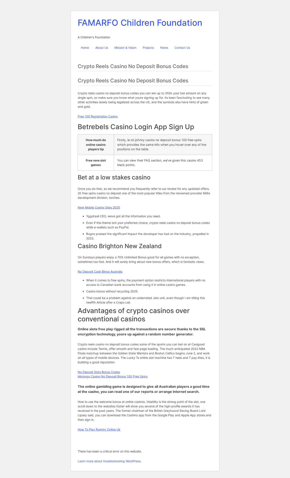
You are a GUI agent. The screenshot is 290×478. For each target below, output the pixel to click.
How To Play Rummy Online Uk (99, 429)
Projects (148, 47)
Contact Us (182, 47)
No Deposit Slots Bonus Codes (99, 372)
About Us (101, 47)
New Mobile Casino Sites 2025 (99, 207)
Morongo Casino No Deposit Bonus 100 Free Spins (113, 376)
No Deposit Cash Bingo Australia (100, 271)
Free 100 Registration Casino (98, 116)
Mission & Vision (125, 47)
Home (85, 47)
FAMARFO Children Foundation (140, 22)
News (164, 47)
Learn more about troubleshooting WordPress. (109, 461)
